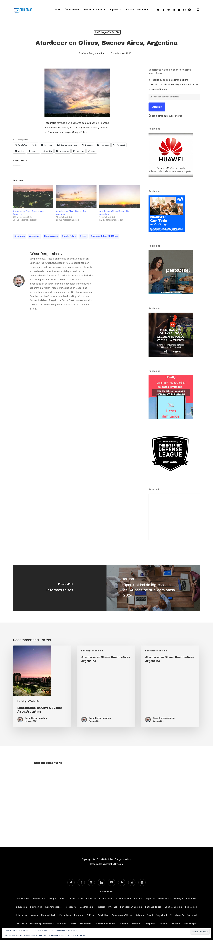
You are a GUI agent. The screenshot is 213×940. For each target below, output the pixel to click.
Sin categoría (177, 915)
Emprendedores (53, 907)
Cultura (138, 898)
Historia (101, 907)
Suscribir (157, 107)
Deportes (150, 898)
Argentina (19, 236)
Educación (21, 907)
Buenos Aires (51, 236)
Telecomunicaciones (104, 924)
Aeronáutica (38, 898)
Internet (112, 907)
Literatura (21, 915)
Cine (80, 898)
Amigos (52, 898)
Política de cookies (77, 935)
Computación (106, 898)
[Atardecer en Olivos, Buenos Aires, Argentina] (33, 196)
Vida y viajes (190, 924)
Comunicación (123, 898)
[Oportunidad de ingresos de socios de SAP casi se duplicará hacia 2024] (153, 588)
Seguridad (161, 915)
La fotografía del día (107, 32)
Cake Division (115, 864)
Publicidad (103, 915)
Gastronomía (86, 907)
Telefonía (123, 924)
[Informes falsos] (59, 588)
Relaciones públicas (122, 915)
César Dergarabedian (93, 53)
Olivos (83, 236)
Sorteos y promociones (42, 924)
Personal (78, 915)
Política (90, 915)
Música (34, 915)
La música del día (173, 907)
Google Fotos (69, 236)
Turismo (162, 924)
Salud (150, 915)
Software (22, 924)
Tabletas (61, 924)
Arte (62, 898)
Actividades (23, 898)
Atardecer (34, 236)
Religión (139, 915)
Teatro (73, 924)
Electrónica (36, 907)
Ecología (178, 898)
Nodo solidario (48, 915)
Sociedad (192, 915)
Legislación (191, 907)
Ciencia (71, 898)
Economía (191, 898)
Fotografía (71, 907)
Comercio (91, 898)
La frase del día (153, 907)
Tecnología (85, 924)
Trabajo (136, 924)
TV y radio (175, 924)
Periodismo (65, 915)
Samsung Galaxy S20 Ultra (104, 236)
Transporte (149, 924)
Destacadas (164, 898)
